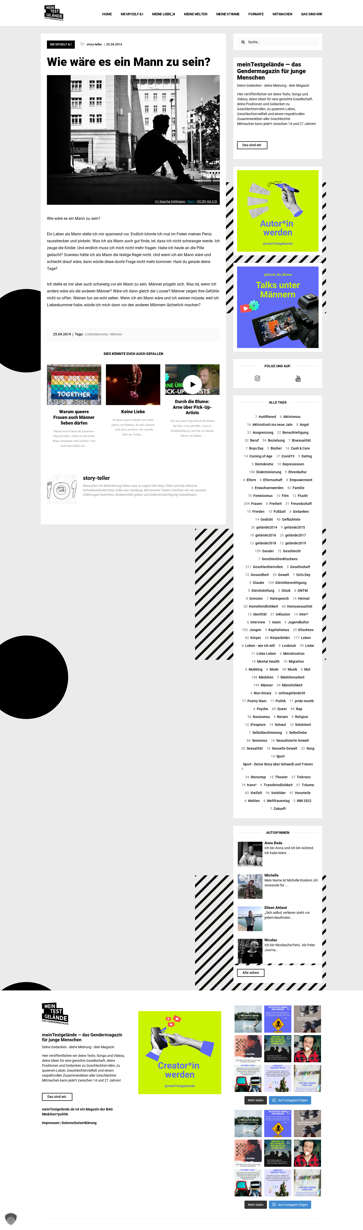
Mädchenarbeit (290, 677)
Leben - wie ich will (258, 646)
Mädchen (262, 677)
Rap (296, 709)
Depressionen (290, 464)
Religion (300, 717)
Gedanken (299, 511)
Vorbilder (276, 793)
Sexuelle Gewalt (281, 748)
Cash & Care (297, 448)
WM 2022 (302, 801)
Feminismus (260, 496)
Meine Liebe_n (163, 14)
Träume (305, 785)
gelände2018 (263, 543)
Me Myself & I (132, 14)
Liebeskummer (96, 334)
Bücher (274, 448)
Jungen (251, 630)
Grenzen (254, 598)
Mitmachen (282, 14)
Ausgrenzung (260, 432)
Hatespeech (277, 598)
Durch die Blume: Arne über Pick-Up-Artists (192, 407)
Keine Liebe (133, 411)
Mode (272, 669)
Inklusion (280, 614)
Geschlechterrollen (264, 567)
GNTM (301, 591)
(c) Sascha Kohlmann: (170, 201)
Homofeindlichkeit (260, 606)
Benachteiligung (292, 432)
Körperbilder (277, 638)
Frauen (253, 504)
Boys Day (254, 448)
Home (107, 14)
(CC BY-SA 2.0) (207, 201)
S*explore (255, 725)
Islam (275, 622)
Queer (279, 709)
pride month (301, 701)
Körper (253, 638)
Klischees (303, 630)
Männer (263, 685)
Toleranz (301, 777)
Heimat (301, 598)
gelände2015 (293, 527)
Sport (278, 756)
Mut (305, 669)
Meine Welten (195, 14)
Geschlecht (289, 551)
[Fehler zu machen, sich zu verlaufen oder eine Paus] (248, 1048)
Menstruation (292, 654)
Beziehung (273, 440)
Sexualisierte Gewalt (290, 740)
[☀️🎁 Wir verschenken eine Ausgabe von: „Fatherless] (248, 1019)
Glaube (256, 583)
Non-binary (260, 693)
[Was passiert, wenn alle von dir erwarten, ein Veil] (277, 1078)
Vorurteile (300, 793)
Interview (256, 622)
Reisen (281, 717)
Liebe (307, 646)
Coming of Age (258, 456)
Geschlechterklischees (278, 559)
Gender (264, 551)
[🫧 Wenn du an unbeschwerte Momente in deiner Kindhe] (307, 1078)
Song (307, 748)
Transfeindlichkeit (276, 785)
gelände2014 (264, 527)
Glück (284, 591)
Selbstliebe (296, 733)
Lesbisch (287, 646)
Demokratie (262, 464)
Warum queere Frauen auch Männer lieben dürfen (74, 417)
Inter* (301, 614)
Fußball (277, 511)
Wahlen (252, 801)
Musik (289, 669)
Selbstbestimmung (265, 733)
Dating (305, 456)
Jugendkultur (296, 622)
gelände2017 (293, 535)
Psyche (260, 709)
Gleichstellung (261, 591)
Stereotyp (255, 777)
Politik (278, 701)
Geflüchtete (289, 519)
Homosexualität (297, 606)
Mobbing (253, 669)
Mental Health (266, 661)
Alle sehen (250, 973)
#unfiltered (265, 417)
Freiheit (274, 504)
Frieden (255, 511)
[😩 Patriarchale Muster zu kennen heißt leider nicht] (277, 1019)
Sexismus (257, 740)
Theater (279, 777)
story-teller (96, 478)
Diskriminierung (265, 472)
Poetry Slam (254, 701)
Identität (257, 614)
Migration (293, 661)
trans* (249, 785)
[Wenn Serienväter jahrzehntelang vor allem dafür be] (248, 1078)
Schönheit (300, 725)
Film (282, 496)
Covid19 (285, 456)
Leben (302, 638)
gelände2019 (293, 543)
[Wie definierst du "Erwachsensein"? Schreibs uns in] (307, 1019)
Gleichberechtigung (287, 583)
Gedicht (264, 519)
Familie (295, 488)
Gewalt (281, 575)
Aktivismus (290, 417)
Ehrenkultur (296, 472)
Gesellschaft (298, 567)
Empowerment (299, 480)
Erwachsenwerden (267, 488)
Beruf (252, 440)
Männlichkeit (289, 685)
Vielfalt (253, 793)
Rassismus (258, 717)
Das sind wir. (252, 145)
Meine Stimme (228, 14)
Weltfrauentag (276, 801)
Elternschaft (271, 480)
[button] (11, 1219)
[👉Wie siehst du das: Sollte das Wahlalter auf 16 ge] (277, 1048)
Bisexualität (299, 440)
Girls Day (301, 575)
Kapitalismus (277, 630)
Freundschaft (298, 504)
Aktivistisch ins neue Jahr (270, 425)
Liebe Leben (263, 654)
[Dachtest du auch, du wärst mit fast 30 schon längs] (307, 1048)
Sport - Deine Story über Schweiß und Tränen (277, 766)
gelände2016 (263, 535)
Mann (191, 201)
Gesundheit (257, 575)
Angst (302, 425)
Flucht (300, 496)
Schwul (277, 725)
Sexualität (252, 748)
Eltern (249, 480)
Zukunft (278, 809)
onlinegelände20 (290, 693)
